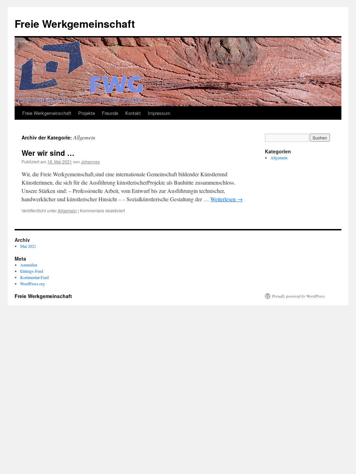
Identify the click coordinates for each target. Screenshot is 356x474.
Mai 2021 (28, 246)
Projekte (86, 113)
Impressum (159, 113)
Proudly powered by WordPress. (299, 296)
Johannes (90, 161)
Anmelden (28, 265)
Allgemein (67, 210)
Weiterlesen (226, 199)
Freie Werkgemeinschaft (75, 23)
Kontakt (133, 113)
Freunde (110, 113)
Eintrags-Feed (31, 271)
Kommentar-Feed (34, 277)
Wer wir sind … (48, 152)
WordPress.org (32, 283)
